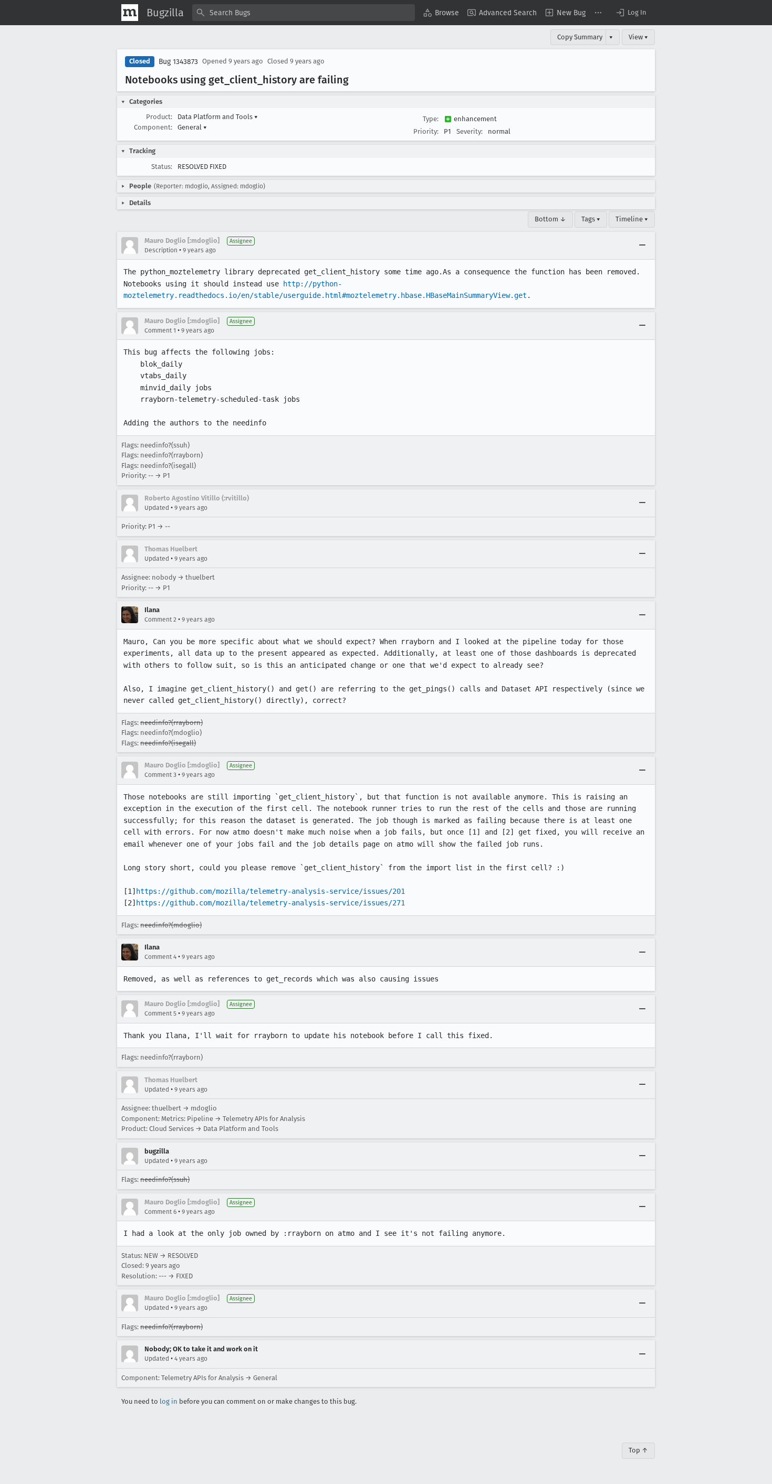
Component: (153, 127)
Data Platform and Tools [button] (218, 117)
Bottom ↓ (550, 219)
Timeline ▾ (631, 219)
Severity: (469, 131)
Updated (156, 507)
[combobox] (303, 12)
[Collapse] (642, 245)
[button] (631, 12)
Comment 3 (160, 774)
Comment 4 (160, 956)
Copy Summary (579, 37)
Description (161, 250)
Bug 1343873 (178, 61)
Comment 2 (160, 619)
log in (169, 1401)
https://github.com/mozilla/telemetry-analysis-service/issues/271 (270, 903)
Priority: (426, 131)
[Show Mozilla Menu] (129, 12)
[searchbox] (303, 12)
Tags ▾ (590, 219)
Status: (161, 166)
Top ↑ (638, 1450)
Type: (431, 119)
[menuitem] (441, 12)
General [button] (192, 127)
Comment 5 (160, 1013)
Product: (159, 117)
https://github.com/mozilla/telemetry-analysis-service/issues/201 (270, 891)
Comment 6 (160, 1211)
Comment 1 (160, 330)
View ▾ (638, 37)
